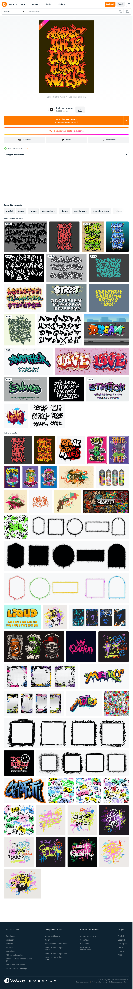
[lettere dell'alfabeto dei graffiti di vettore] (25, 236)
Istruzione (10, 951)
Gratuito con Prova (65, 120)
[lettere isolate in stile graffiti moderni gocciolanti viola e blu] (107, 389)
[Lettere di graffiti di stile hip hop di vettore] (59, 329)
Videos (35, 4)
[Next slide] (123, 211)
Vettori (12, 4)
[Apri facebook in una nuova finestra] (30, 980)
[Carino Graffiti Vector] (64, 236)
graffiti (9, 211)
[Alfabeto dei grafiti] (66, 268)
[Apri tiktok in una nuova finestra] (47, 980)
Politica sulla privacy (97, 982)
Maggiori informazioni (15, 155)
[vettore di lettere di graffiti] (25, 790)
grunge (33, 211)
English (119, 936)
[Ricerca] (118, 11)
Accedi (118, 4)
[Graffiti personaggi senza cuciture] (116, 703)
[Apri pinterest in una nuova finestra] (43, 980)
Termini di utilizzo (80, 982)
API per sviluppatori (14, 955)
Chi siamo (83, 943)
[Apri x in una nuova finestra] (51, 980)
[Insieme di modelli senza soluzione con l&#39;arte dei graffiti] (106, 501)
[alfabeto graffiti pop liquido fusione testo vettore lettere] (22, 617)
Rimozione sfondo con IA (16, 964)
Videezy (9, 943)
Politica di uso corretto (116, 982)
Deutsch (119, 947)
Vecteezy (9, 940)
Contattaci (83, 940)
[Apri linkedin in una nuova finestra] (39, 980)
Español (119, 940)
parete (21, 211)
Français (120, 951)
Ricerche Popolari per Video (53, 960)
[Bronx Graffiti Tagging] (47, 416)
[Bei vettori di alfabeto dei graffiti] (93, 236)
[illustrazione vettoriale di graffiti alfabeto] (109, 268)
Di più (60, 4)
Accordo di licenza (52, 936)
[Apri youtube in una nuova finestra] (55, 980)
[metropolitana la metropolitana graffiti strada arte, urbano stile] (84, 703)
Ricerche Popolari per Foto (53, 954)
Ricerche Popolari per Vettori (53, 948)
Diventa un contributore (84, 948)
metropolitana (48, 211)
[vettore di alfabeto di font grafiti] (24, 298)
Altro (118, 955)
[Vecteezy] (4, 4)
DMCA (46, 940)
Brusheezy (10, 936)
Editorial (47, 4)
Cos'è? (26, 148)
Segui (79, 111)
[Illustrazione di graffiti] (76, 477)
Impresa (9, 947)
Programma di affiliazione (55, 943)
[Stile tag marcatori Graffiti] (66, 389)
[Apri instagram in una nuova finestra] (35, 980)
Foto (23, 4)
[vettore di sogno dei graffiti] (106, 329)
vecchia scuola (80, 211)
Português (120, 943)
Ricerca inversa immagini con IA (17, 959)
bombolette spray (101, 211)
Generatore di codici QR (16, 968)
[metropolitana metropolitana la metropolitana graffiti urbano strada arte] (104, 676)
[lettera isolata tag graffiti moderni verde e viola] (25, 389)
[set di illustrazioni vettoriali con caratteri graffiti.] (34, 646)
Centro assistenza (86, 936)
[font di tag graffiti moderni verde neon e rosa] (28, 361)
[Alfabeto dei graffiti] (24, 268)
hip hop (64, 211)
